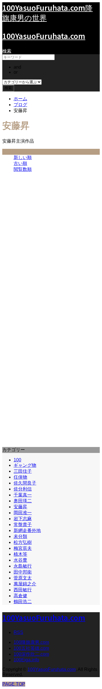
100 (17, 459)
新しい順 (23, 157)
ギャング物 (25, 465)
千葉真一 (23, 494)
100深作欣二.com (31, 654)
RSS (18, 632)
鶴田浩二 (23, 601)
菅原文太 (23, 577)
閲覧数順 (23, 169)
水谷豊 (20, 560)
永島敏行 (23, 566)
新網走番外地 (27, 530)
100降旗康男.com (31, 642)
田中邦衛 (23, 572)
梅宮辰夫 (23, 548)
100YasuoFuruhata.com (43, 35)
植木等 (20, 554)
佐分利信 (23, 489)
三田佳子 (23, 471)
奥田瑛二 (23, 500)
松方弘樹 (23, 542)
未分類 (20, 536)
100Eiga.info (26, 659)
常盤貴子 (23, 524)
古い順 (20, 163)
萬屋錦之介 (25, 583)
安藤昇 (20, 506)
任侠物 (20, 477)
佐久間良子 (25, 483)
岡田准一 (23, 512)
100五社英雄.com (31, 648)
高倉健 (20, 595)
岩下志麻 (23, 518)
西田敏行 (23, 589)
